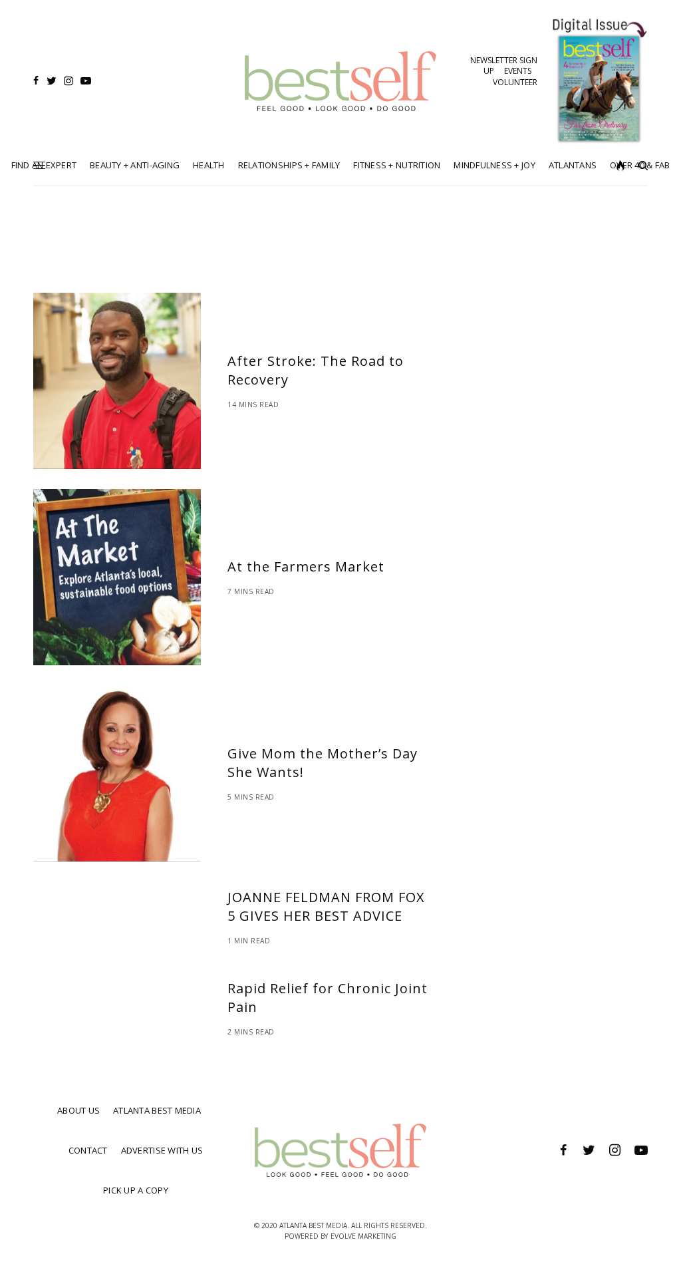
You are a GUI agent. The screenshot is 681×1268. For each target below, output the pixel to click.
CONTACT (88, 1150)
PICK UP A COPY (135, 1190)
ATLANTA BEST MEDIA (157, 1110)
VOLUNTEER (515, 82)
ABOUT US (78, 1110)
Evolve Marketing (363, 1236)
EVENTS (517, 71)
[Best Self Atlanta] (340, 81)
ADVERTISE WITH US (162, 1150)
